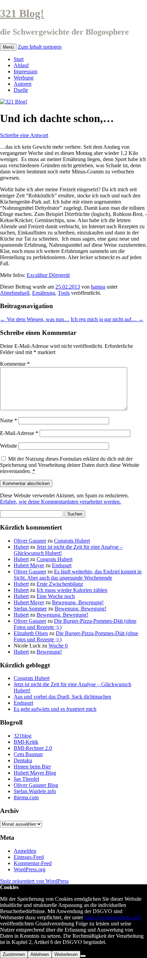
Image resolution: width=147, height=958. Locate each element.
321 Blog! (22, 13)
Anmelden (25, 851)
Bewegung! (49, 652)
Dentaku (23, 760)
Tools (64, 293)
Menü (8, 47)
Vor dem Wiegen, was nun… (34, 319)
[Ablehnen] (83, 956)
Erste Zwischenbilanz (60, 584)
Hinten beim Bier (32, 766)
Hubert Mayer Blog (35, 773)
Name (8, 420)
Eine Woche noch (56, 596)
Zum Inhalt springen (40, 47)
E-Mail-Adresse (19, 433)
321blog (22, 736)
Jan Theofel (26, 779)
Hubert (21, 547)
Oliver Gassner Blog (36, 785)
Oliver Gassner (30, 541)
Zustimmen (14, 954)
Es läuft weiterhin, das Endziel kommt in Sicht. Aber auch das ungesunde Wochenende (78, 575)
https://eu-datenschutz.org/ (112, 917)
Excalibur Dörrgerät (48, 275)
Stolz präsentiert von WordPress (34, 881)
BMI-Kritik (26, 742)
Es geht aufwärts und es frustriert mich (55, 709)
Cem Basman (28, 754)
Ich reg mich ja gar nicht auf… (107, 319)
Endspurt (61, 565)
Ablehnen (39, 954)
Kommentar (15, 364)
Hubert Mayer (29, 565)
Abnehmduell (14, 293)
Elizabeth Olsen (31, 633)
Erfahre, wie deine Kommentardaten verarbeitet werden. (60, 502)
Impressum (25, 71)
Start (19, 59)
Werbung (24, 78)
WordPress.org (29, 869)
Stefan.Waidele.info (35, 791)
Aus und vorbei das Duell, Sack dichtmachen (62, 697)
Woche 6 (58, 645)
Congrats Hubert (72, 541)
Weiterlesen (66, 954)
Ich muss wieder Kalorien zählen (72, 590)
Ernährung (43, 293)
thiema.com (26, 797)
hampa (98, 287)
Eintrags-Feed (29, 857)
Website (8, 446)
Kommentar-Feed (33, 863)
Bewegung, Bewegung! (78, 602)
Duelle (21, 90)
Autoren (22, 84)
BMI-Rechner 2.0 (33, 748)
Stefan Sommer (30, 608)
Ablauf (21, 65)
